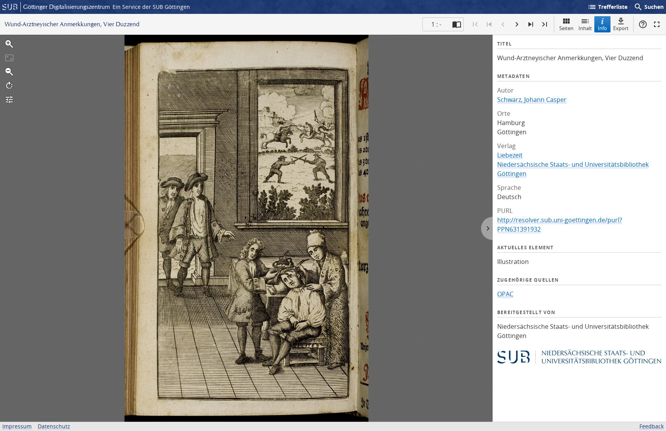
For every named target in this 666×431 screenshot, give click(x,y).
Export (621, 28)
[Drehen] (9, 86)
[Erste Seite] (475, 24)
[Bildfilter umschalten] (9, 99)
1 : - (436, 24)
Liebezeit (510, 155)
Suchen (649, 7)
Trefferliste (607, 7)
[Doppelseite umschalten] (457, 24)
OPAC (505, 294)
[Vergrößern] (9, 44)
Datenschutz (54, 426)
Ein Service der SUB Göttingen (151, 6)
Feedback (651, 426)
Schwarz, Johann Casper (532, 99)
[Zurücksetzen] (9, 58)
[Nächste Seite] (517, 24)
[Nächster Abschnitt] (531, 24)
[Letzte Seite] (545, 24)
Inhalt (585, 28)
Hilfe (643, 24)
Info (602, 28)
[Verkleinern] (9, 72)
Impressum (17, 426)
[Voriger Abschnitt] (489, 24)
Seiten (566, 28)
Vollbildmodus (657, 24)
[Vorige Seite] (503, 24)
